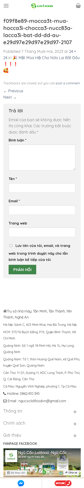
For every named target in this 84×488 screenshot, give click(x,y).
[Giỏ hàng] (78, 5)
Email (14, 201)
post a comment (68, 83)
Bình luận (17, 140)
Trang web (18, 223)
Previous (13, 90)
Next (10, 97)
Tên (13, 179)
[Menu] (6, 5)
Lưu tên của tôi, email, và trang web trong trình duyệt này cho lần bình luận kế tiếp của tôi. (39, 252)
